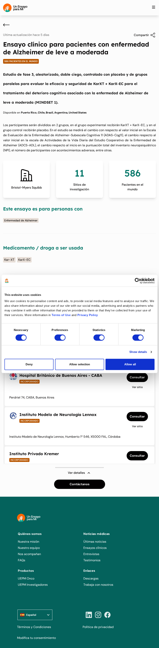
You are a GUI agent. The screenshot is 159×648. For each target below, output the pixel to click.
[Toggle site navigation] (153, 7)
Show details (138, 351)
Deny (29, 364)
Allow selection (79, 364)
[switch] (60, 337)
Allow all (130, 364)
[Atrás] (6, 24)
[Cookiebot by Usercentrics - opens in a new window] (138, 281)
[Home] (15, 7)
